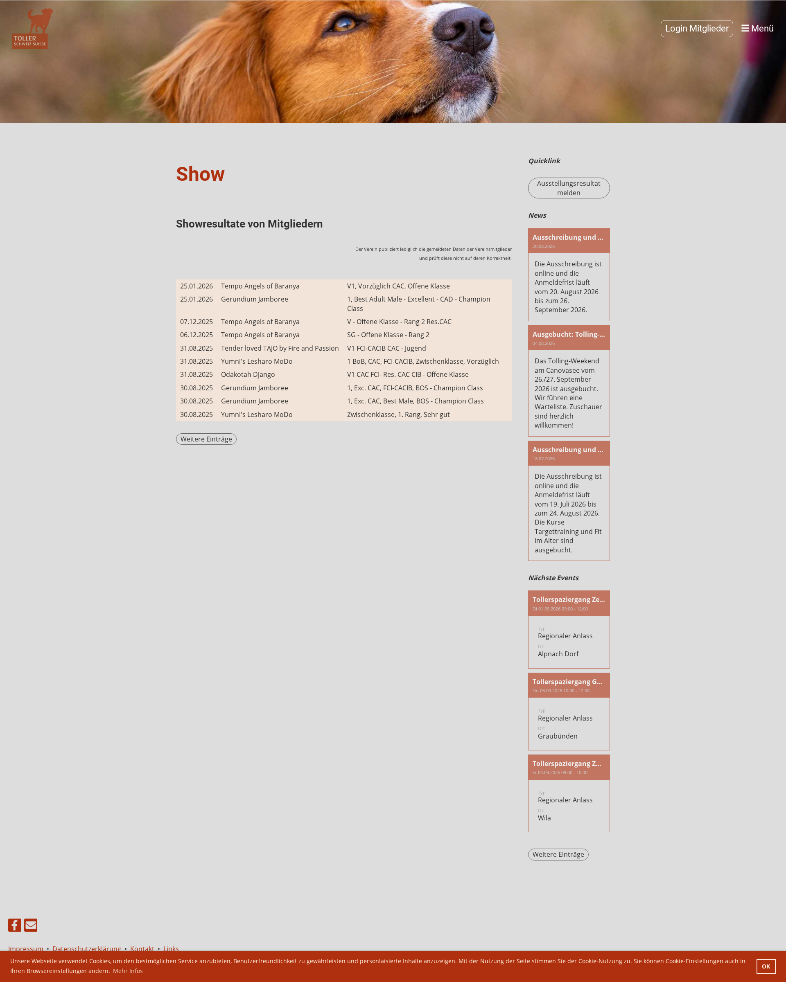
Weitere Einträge (206, 439)
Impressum (27, 948)
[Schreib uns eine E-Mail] (30, 926)
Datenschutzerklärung (86, 948)
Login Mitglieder (697, 28)
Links (171, 948)
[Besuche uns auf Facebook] (14, 926)
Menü (761, 28)
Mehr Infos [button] (128, 971)
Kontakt (142, 948)
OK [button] (766, 966)
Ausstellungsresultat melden (569, 188)
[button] (569, 629)
